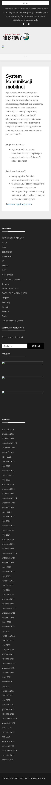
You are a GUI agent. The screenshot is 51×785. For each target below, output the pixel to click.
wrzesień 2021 (8, 668)
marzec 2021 (7, 695)
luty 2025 (6, 479)
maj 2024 (6, 521)
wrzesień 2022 (8, 613)
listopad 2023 (8, 548)
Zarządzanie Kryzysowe (12, 320)
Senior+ (5, 311)
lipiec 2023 (6, 567)
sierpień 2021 (8, 672)
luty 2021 (6, 700)
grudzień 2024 (8, 489)
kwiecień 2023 (8, 580)
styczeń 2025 (8, 484)
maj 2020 (6, 736)
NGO (4, 270)
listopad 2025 (8, 438)
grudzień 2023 (8, 544)
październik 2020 (9, 718)
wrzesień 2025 (8, 447)
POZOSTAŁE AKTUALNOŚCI (14, 293)
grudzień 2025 (8, 434)
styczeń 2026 (8, 429)
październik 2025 (9, 443)
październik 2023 (9, 553)
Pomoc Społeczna (10, 288)
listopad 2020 (8, 714)
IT (3, 261)
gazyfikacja (7, 252)
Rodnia (5, 307)
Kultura (5, 265)
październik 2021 (9, 663)
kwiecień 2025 (8, 470)
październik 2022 (9, 608)
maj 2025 (6, 466)
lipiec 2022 (6, 622)
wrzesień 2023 (8, 557)
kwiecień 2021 (8, 691)
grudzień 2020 (8, 709)
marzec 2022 (7, 640)
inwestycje (6, 256)
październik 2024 (9, 498)
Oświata (5, 284)
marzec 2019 (7, 759)
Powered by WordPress (11, 778)
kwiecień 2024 (8, 525)
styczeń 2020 (8, 746)
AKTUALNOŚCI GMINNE (13, 238)
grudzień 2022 (8, 599)
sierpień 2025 (8, 452)
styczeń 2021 (8, 704)
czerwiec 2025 (8, 461)
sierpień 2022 (8, 617)
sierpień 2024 (8, 507)
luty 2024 (6, 535)
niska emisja (7, 274)
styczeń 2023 (8, 594)
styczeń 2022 (8, 649)
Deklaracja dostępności (12, 337)
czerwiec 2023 (8, 571)
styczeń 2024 (8, 539)
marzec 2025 (7, 475)
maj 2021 (6, 686)
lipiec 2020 (6, 727)
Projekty (5, 297)
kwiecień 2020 (8, 741)
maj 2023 (6, 576)
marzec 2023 (7, 585)
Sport (4, 316)
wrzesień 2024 (8, 502)
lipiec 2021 (6, 677)
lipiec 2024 (6, 512)
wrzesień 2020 (8, 723)
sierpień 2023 (8, 562)
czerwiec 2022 (8, 626)
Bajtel (4, 242)
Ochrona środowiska (11, 279)
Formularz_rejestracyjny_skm (19, 204)
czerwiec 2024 (8, 516)
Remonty (6, 302)
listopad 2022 (8, 603)
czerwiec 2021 (8, 681)
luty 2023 (6, 590)
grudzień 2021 (8, 654)
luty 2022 (6, 645)
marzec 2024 (7, 530)
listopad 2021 (8, 658)
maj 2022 (6, 631)
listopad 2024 (8, 493)
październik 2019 (9, 750)
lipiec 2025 (6, 457)
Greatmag (32, 778)
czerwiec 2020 (8, 732)
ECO (4, 247)
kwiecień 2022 (8, 636)
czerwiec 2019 (8, 755)
